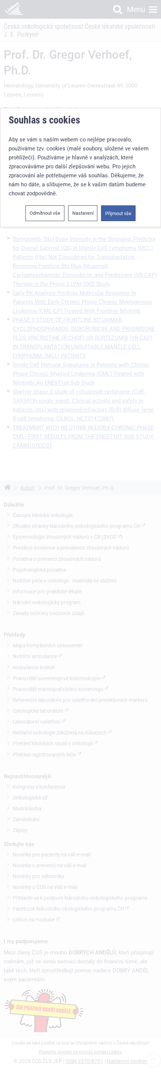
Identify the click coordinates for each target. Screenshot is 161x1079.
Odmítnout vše (45, 213)
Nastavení (83, 213)
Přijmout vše (118, 214)
